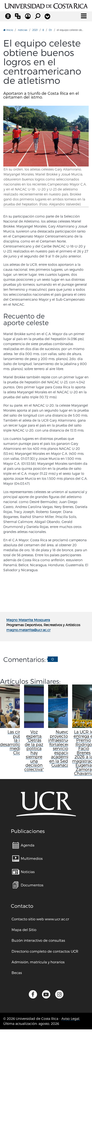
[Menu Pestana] (47, 16)
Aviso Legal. (70, 1019)
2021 (35, 29)
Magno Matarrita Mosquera (28, 620)
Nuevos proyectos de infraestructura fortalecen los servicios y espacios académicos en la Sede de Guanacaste (63, 748)
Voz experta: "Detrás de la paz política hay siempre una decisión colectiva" (34, 750)
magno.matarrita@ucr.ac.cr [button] (28, 630)
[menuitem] (23, 845)
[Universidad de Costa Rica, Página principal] (46, 5)
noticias (22, 29)
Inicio (9, 29)
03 (50, 29)
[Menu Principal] (83, 16)
